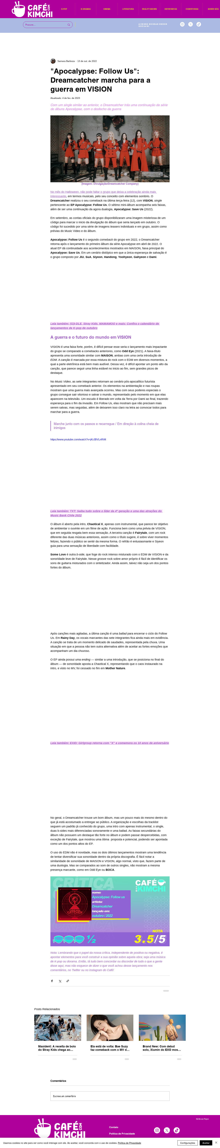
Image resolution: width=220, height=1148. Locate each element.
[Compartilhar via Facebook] (51, 980)
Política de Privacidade (129, 1142)
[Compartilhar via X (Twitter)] (59, 980)
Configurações (187, 1142)
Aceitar (206, 1142)
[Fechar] (216, 1142)
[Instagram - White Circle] (182, 24)
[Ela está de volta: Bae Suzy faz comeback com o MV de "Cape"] (110, 1028)
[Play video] (110, 471)
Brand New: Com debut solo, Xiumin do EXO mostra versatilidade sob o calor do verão (162, 1048)
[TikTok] (198, 24)
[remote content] (110, 290)
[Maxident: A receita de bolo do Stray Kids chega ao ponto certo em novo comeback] (57, 1028)
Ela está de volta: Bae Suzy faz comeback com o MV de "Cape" (109, 1048)
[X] (190, 24)
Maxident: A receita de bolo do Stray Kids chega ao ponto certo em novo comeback (57, 1048)
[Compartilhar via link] (67, 980)
